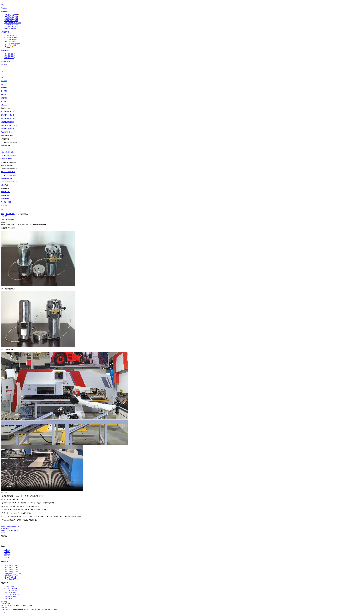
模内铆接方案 (5, 50)
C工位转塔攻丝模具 (10, 37)
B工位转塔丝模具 (10, 35)
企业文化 (7, 552)
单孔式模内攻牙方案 (11, 15)
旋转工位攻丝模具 (10, 41)
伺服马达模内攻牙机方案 (12, 23)
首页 (2, 5)
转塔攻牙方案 (5, 32)
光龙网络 (54, 609)
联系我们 (4, 65)
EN (2, 71)
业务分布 (7, 557)
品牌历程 (4, 8)
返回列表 (5, 528)
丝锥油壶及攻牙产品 (11, 28)
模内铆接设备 (8, 54)
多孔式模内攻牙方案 (11, 17)
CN (2, 612)
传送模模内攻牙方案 (11, 25)
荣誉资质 (7, 556)
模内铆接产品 (8, 58)
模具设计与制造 (6, 61)
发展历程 (7, 554)
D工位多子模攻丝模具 (11, 43)
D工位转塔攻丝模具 (10, 39)
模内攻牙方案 (5, 11)
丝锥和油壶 (8, 47)
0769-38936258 (5, 603)
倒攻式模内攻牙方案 (11, 19)
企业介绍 (7, 550)
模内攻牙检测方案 (10, 26)
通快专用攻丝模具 (10, 45)
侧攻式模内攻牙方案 (11, 21)
